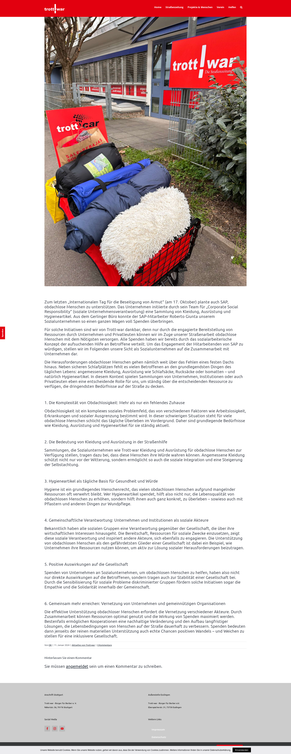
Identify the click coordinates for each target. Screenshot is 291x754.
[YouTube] (62, 728)
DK (50, 645)
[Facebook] (47, 728)
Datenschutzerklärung (220, 749)
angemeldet (77, 666)
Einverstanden (241, 749)
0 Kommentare (104, 645)
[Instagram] (55, 728)
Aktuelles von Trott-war (83, 645)
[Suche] (241, 7)
